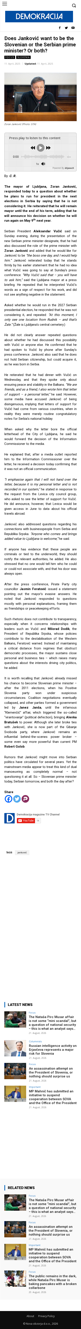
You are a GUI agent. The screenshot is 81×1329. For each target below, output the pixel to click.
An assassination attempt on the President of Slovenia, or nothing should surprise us (51, 1072)
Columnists (35, 1041)
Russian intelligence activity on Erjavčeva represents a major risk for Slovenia (53, 1050)
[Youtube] (73, 28)
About (30, 1316)
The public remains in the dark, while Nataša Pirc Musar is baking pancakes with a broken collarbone (53, 1282)
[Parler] (25, 799)
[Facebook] (59, 28)
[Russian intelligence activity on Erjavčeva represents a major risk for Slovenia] (15, 1048)
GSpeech (69, 168)
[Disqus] (40, 926)
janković (22, 852)
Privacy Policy (46, 1316)
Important (35, 1087)
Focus (9, 57)
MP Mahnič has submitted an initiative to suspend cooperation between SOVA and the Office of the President (53, 1097)
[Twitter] (66, 28)
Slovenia (23, 57)
